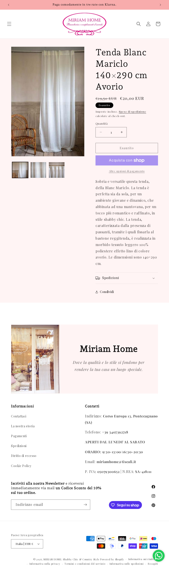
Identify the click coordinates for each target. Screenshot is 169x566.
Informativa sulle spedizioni (127, 563)
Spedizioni (19, 446)
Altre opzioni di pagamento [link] (127, 171)
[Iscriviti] (85, 505)
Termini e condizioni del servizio (84, 563)
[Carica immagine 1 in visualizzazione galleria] (20, 170)
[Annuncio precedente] (8, 5)
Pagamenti (19, 436)
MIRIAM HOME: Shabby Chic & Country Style (71, 559)
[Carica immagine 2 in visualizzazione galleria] (38, 170)
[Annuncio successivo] (160, 5)
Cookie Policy (21, 466)
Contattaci (18, 416)
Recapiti (153, 563)
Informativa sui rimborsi (143, 559)
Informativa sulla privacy (44, 563)
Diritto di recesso (24, 456)
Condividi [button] (107, 292)
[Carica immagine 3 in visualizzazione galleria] (57, 170)
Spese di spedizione (132, 111)
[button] (9, 24)
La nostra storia (23, 426)
